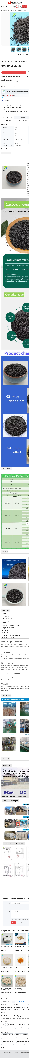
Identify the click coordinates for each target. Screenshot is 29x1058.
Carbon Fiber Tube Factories (22, 1034)
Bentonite (21, 1024)
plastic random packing (6, 1007)
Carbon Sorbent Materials (22, 1028)
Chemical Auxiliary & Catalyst (16, 10)
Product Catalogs (21, 1001)
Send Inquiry (14, 72)
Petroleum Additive (12, 1024)
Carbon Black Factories (8, 1034)
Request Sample (25, 76)
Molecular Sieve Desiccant (8, 1041)
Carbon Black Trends (19, 1045)
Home (2, 10)
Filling (4, 1024)
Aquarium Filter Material (19, 1009)
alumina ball (16, 1004)
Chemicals (7, 10)
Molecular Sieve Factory (22, 1038)
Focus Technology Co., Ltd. (18, 1052)
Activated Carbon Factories (8, 1038)
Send (13, 922)
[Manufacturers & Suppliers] (14, 2)
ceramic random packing (19, 1007)
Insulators (3, 1004)
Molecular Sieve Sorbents (8, 1028)
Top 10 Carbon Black (7, 1045)
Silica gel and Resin (5, 1009)
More (2, 1047)
